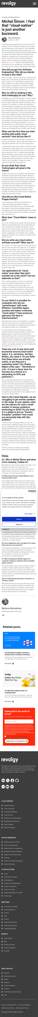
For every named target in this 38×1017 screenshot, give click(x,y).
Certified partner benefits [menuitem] (11, 842)
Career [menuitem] (6, 979)
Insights (10, 9)
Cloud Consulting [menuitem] (9, 809)
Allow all (19, 519)
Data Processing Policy (10, 734)
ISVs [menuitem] (5, 916)
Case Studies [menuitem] (8, 938)
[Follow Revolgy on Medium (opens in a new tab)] (7, 788)
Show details (28, 514)
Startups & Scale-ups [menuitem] (10, 925)
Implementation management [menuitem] (13, 848)
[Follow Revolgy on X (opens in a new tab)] (8, 782)
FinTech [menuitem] (6, 913)
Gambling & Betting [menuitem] (10, 928)
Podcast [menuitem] (6, 951)
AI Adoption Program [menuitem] (10, 877)
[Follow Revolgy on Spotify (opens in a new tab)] (12, 788)
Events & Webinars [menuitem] (10, 948)
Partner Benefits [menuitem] (9, 805)
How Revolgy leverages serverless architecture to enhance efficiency (17, 654)
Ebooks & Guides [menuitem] (9, 945)
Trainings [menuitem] (6, 858)
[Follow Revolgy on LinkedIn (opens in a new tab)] (3, 782)
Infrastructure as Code (15, 346)
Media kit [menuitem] (7, 982)
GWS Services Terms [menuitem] (7, 1008)
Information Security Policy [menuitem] (12, 992)
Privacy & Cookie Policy (21, 736)
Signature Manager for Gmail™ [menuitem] (13, 893)
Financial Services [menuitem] (9, 910)
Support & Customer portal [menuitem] (12, 854)
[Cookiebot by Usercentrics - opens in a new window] (28, 491)
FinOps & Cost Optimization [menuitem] (12, 818)
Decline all (19, 524)
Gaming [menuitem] (6, 919)
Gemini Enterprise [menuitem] (9, 864)
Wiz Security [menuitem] (8, 896)
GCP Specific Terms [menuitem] (22, 1008)
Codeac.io (11, 62)
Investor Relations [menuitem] (9, 985)
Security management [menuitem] (11, 845)
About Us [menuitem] (7, 973)
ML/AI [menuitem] (6, 874)
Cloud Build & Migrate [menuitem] (10, 812)
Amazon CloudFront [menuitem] (10, 886)
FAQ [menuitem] (5, 995)
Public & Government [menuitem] (10, 922)
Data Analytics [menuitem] (8, 880)
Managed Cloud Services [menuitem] (12, 821)
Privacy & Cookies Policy (25, 732)
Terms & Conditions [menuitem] (24, 1005)
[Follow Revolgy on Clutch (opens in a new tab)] (3, 788)
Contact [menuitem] (6, 989)
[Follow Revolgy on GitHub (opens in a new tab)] (17, 782)
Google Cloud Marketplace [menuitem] (12, 883)
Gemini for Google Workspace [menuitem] (13, 861)
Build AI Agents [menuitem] (8, 824)
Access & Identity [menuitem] (9, 889)
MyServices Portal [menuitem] (9, 976)
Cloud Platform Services (11, 17)
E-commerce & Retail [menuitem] (10, 906)
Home (3, 9)
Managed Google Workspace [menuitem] (13, 851)
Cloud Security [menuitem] (8, 815)
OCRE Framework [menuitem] (9, 827)
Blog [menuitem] (5, 941)
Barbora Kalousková (14, 38)
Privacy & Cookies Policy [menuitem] (9, 1005)
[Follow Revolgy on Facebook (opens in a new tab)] (12, 782)
